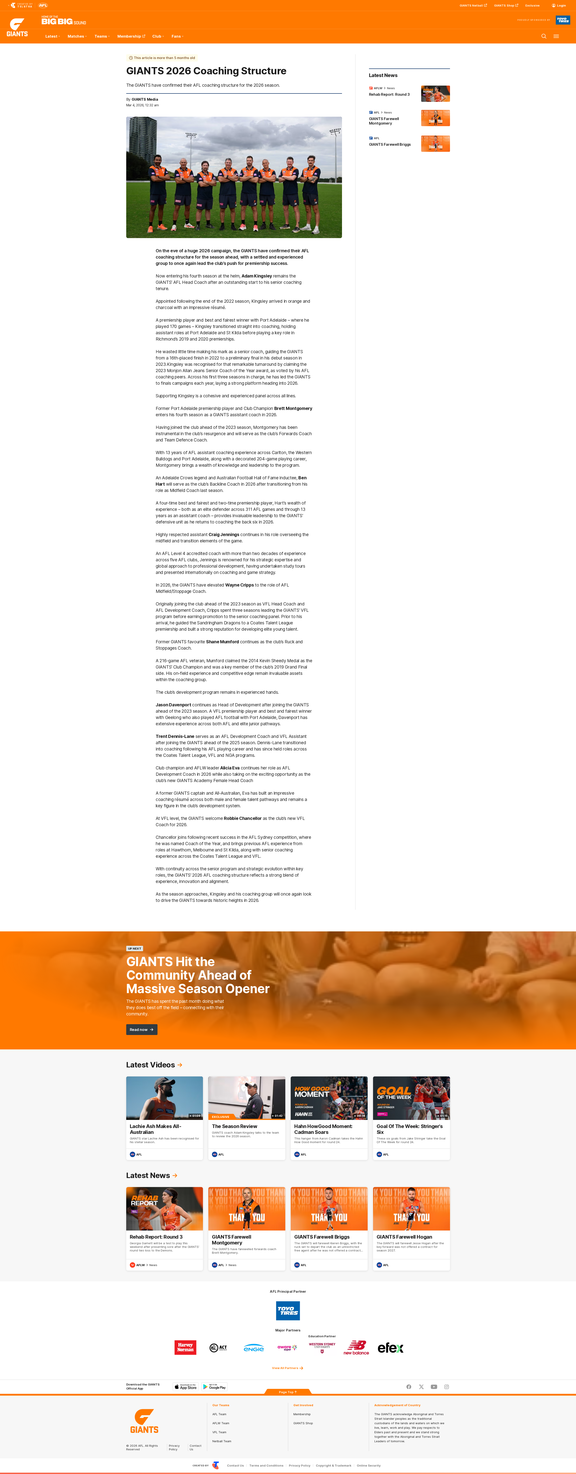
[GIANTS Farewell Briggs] (409, 144)
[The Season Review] (246, 1118)
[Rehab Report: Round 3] (409, 94)
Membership (129, 36)
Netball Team (221, 1441)
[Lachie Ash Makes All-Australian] (164, 1118)
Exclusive (532, 5)
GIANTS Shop (504, 5)
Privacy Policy (174, 1447)
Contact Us (235, 1465)
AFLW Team (220, 1423)
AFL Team (219, 1414)
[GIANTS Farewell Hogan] (411, 1229)
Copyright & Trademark (333, 1465)
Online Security (369, 1465)
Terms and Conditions (266, 1465)
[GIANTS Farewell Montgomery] (409, 118)
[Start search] (544, 36)
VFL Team (219, 1432)
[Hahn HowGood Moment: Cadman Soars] (329, 1118)
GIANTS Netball (471, 5)
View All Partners (285, 1368)
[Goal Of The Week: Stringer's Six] (411, 1118)
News (391, 88)
